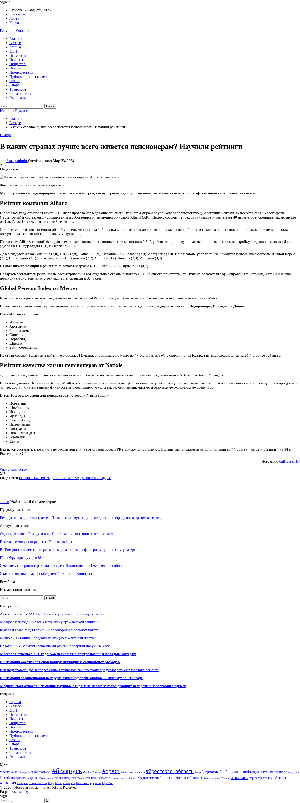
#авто (16, 771)
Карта (14, 23)
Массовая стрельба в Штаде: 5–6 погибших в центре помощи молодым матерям (68, 654)
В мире (15, 43)
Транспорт (17, 89)
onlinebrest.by (289, 461)
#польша (239, 777)
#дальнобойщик (247, 771)
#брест (111, 770)
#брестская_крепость (133, 772)
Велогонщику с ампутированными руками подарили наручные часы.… (57, 646)
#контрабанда (18, 778)
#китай (5, 778)
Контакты (17, 14)
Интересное (18, 55)
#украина (95, 783)
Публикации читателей (28, 77)
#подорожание (212, 777)
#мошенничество (118, 777)
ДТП (13, 51)
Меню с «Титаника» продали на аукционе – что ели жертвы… (50, 638)
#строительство (38, 783)
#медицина (70, 778)
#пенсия (6, 469)
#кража (32, 778)
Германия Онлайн (14, 31)
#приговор (255, 778)
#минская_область (97, 778)
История (16, 60)
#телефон (69, 783)
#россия (8, 782)
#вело (198, 772)
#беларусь (67, 770)
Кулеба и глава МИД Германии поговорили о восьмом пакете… (51, 630)
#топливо (82, 783)
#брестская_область (170, 771)
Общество (17, 64)
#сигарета (22, 783)
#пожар (225, 777)
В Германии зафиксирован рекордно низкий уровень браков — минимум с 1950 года (71, 678)
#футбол (107, 783)
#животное (277, 772)
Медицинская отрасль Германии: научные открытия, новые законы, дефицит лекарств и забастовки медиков (93, 686)
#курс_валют (46, 777)
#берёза (87, 772)
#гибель (226, 771)
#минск (81, 777)
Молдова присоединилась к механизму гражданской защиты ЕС (51, 622)
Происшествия (21, 72)
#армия (26, 772)
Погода (15, 68)
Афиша (15, 47)
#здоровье (293, 772)
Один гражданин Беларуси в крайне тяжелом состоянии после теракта (56, 534)
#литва (59, 778)
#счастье (20, 469)
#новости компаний (175, 778)
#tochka (5, 772)
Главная (15, 39)
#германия (210, 772)
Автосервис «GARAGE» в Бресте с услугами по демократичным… (54, 614)
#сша (58, 783)
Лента (14, 18)
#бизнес (96, 772)
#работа (280, 778)
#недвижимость (148, 778)
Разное (14, 81)
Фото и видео (20, 93)
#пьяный (268, 778)
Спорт (14, 85)
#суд (51, 783)
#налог (133, 777)
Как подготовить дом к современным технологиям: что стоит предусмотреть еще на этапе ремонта (79, 670)
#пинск (197, 778)
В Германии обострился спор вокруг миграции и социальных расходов (60, 662)
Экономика (18, 98)
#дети (265, 772)
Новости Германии (15, 111)
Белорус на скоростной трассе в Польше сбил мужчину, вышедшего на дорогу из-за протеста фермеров (82, 518)
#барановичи (41, 772)
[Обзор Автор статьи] (9, 498)
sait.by (24, 792)
